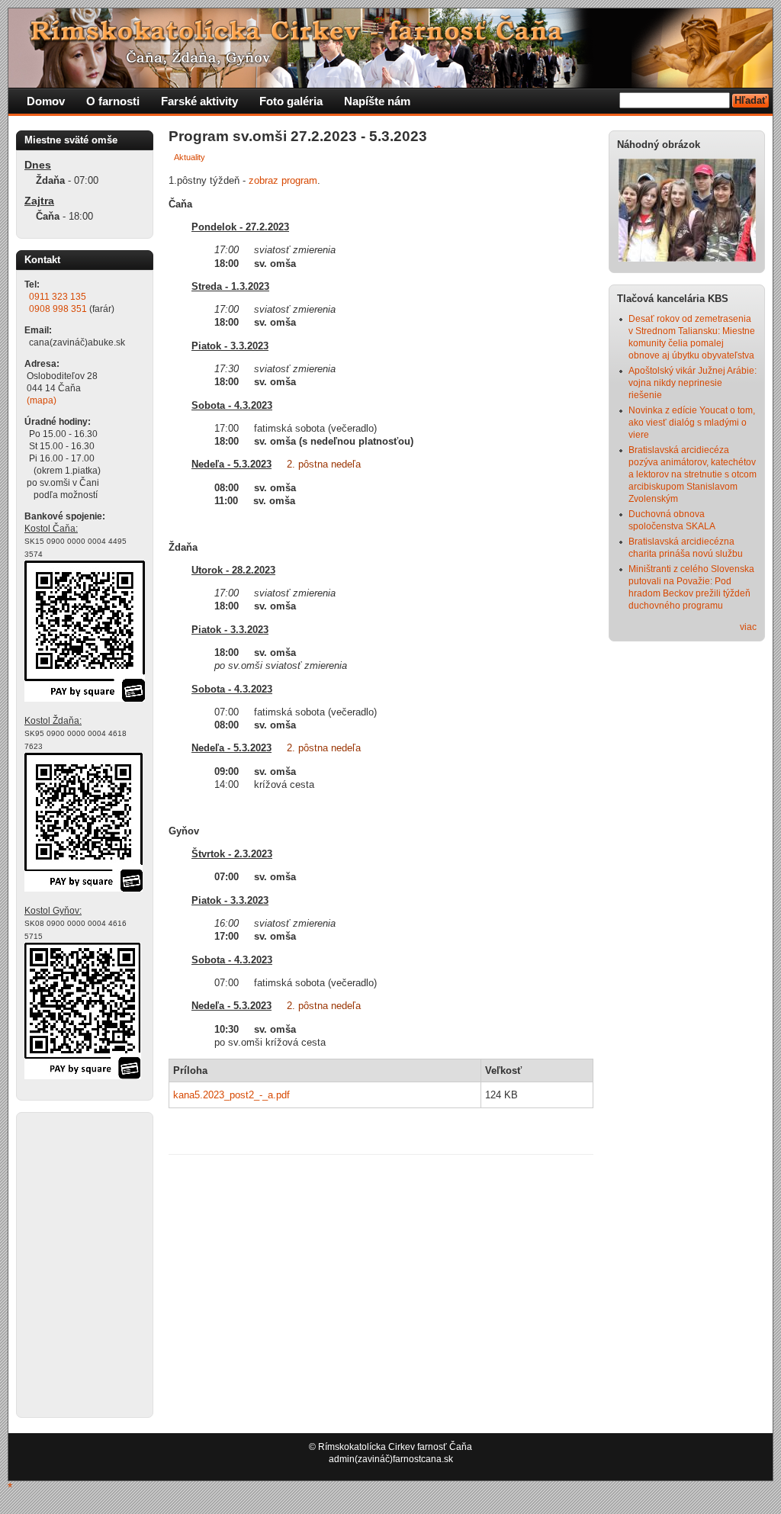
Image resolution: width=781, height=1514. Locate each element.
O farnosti (113, 101)
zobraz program (283, 180)
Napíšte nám (377, 101)
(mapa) (41, 400)
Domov (46, 101)
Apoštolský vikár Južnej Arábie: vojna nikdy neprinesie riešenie (692, 382)
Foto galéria (291, 101)
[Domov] (302, 84)
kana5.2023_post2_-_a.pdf (231, 1095)
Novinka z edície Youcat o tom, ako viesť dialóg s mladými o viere (691, 422)
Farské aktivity (199, 101)
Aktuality (189, 157)
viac (748, 627)
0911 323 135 (57, 296)
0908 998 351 (58, 309)
